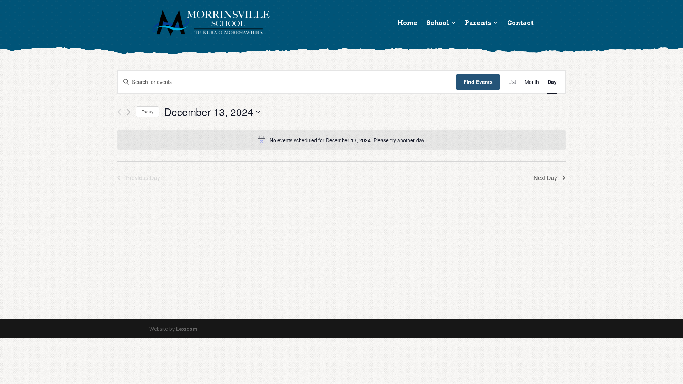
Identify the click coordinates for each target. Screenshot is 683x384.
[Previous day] (119, 112)
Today (147, 111)
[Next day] (129, 112)
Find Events (478, 81)
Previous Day (143, 178)
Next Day (545, 178)
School (437, 23)
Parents (478, 23)
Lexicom (186, 328)
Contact (520, 23)
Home (407, 23)
